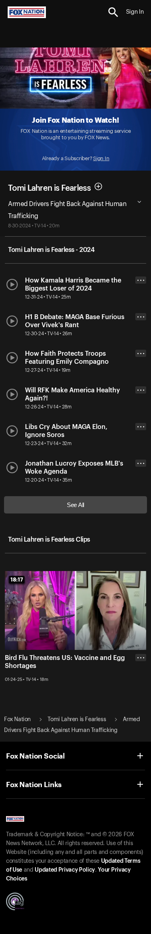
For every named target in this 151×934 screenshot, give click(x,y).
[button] (113, 12)
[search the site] (113, 12)
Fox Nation (17, 719)
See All (75, 504)
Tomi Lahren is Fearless (49, 188)
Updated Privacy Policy (65, 870)
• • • (141, 280)
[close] (140, 689)
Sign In (101, 158)
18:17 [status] (16, 579)
